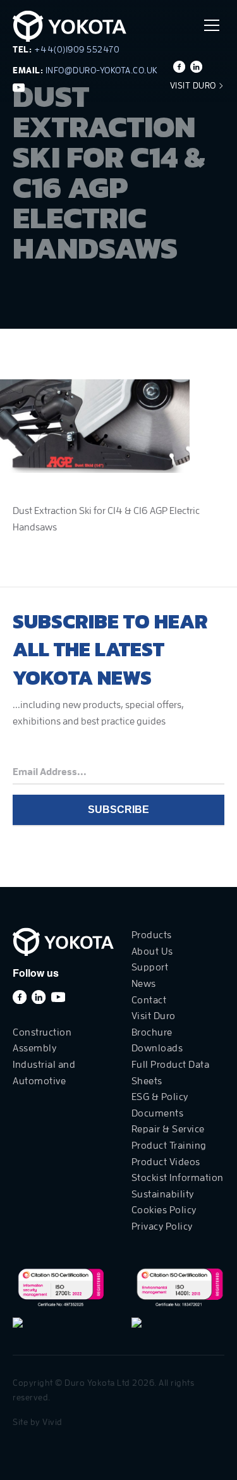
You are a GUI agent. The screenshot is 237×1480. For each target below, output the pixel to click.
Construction (42, 1032)
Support (150, 967)
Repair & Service (168, 1129)
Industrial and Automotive (44, 1073)
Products (151, 935)
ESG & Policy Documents (159, 1105)
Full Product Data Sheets (170, 1073)
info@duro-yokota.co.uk (102, 70)
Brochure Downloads (157, 1040)
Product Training (169, 1146)
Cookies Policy (164, 1210)
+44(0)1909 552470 (77, 49)
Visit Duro (194, 85)
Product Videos (165, 1162)
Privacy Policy (162, 1226)
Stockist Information (177, 1178)
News (143, 984)
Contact (149, 1000)
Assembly (34, 1048)
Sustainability (162, 1194)
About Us (152, 951)
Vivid (52, 1421)
